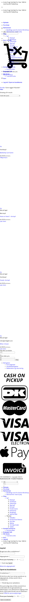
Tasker (12, 65)
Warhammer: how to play (14, 32)
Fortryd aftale (10, 69)
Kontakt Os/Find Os (9, 67)
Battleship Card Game (6, 153)
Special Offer (13, 52)
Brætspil (12, 38)
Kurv (4, 78)
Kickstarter (13, 49)
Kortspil (12, 45)
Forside (2, 88)
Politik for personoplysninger (12, 593)
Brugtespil (13, 50)
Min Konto (6, 74)
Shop (4, 34)
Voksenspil (13, 41)
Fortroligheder (10, 365)
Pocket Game (14, 47)
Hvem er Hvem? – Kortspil (8, 216)
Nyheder (6, 22)
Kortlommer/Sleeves (16, 58)
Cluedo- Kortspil (5, 280)
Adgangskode (4, 556)
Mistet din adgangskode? (7, 566)
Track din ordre (11, 76)
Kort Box (12, 59)
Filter (17, 359)
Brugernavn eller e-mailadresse (10, 551)
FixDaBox (12, 56)
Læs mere (3, 221)
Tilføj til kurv (3, 157)
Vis (1, 146)
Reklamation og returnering (14, 368)
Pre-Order (6, 25)
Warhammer (7, 28)
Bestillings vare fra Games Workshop (17, 30)
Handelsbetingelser (12, 366)
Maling (12, 61)
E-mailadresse (5, 573)
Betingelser (6, 363)
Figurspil (12, 43)
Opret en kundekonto (5, 599)
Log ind (10, 563)
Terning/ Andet (14, 63)
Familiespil (13, 40)
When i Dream (4, 344)
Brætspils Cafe (7, 71)
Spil (7, 36)
